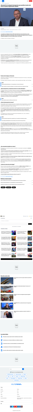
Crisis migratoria (12, 378)
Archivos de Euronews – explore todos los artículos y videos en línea (24, 398)
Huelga (14, 187)
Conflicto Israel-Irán (10, 374)
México (26, 378)
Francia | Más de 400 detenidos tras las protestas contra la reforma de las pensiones (13, 120)
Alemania (3, 187)
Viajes (3, 3)
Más (1, 403)
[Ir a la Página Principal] (3, 1)
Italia (12, 376)
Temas (2, 387)
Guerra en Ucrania (18, 374)
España (25, 374)
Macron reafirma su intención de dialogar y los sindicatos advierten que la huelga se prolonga (15, 86)
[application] (16, 17)
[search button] (23, 369)
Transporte (8, 187)
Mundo (18, 389)
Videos (2, 396)
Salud (18, 392)
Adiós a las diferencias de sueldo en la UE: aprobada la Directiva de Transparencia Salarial (13, 180)
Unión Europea (16, 380)
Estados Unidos (23, 376)
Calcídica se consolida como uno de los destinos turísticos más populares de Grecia (12, 184)
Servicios (2, 401)
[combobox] (16, 369)
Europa (2, 389)
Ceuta (7, 378)
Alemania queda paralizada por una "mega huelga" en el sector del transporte (12, 84)
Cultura (18, 394)
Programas (18, 396)
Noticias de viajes (7, 3)
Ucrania (17, 376)
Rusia (8, 376)
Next (1, 392)
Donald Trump (20, 378)
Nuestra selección (5, 276)
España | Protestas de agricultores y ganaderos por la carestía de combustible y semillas (14, 118)
